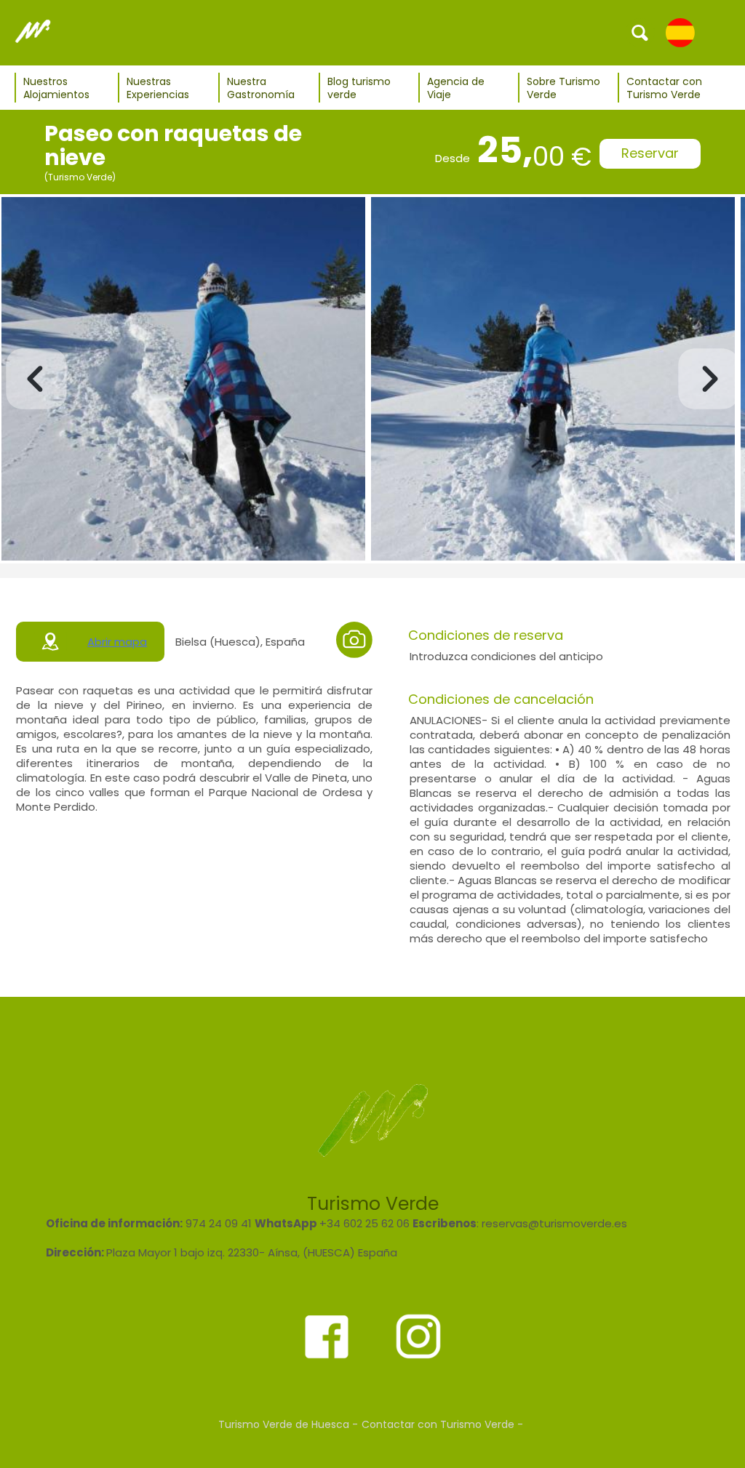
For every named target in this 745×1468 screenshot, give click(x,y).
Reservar (650, 153)
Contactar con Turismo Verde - (442, 1424)
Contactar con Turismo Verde (664, 88)
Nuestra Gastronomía (261, 88)
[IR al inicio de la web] (33, 32)
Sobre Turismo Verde (563, 88)
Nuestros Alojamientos (56, 88)
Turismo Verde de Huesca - (288, 1424)
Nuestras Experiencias (158, 88)
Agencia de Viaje (456, 88)
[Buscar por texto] (640, 32)
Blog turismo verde (359, 88)
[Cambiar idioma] (680, 32)
